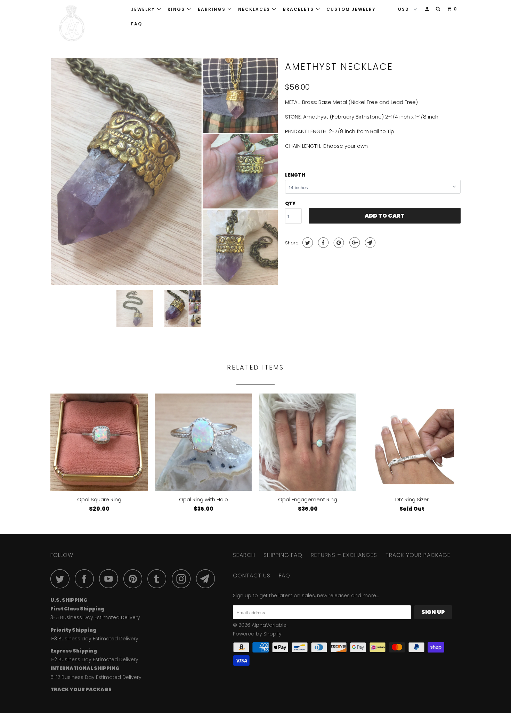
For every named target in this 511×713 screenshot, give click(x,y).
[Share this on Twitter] (307, 242)
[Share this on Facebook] (322, 242)
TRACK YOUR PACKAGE (418, 555)
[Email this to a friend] (369, 242)
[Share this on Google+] (354, 242)
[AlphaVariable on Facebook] (86, 578)
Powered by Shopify (257, 633)
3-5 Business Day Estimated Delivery (95, 617)
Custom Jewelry (351, 9)
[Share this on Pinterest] (338, 242)
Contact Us (251, 576)
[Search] (439, 9)
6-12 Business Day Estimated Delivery (95, 677)
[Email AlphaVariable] (207, 578)
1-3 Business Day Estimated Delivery (94, 638)
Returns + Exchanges (344, 555)
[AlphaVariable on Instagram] (183, 578)
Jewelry (144, 9)
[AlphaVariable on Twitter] (61, 578)
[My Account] (428, 9)
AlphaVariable (269, 625)
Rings (177, 9)
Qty (290, 203)
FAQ (136, 24)
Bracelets (299, 9)
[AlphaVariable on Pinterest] (134, 578)
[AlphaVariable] (86, 23)
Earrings (212, 9)
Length (295, 175)
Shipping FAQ (282, 555)
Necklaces (255, 9)
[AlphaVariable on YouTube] (110, 578)
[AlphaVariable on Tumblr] (158, 578)
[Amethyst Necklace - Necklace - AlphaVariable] (164, 171)
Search (244, 555)
